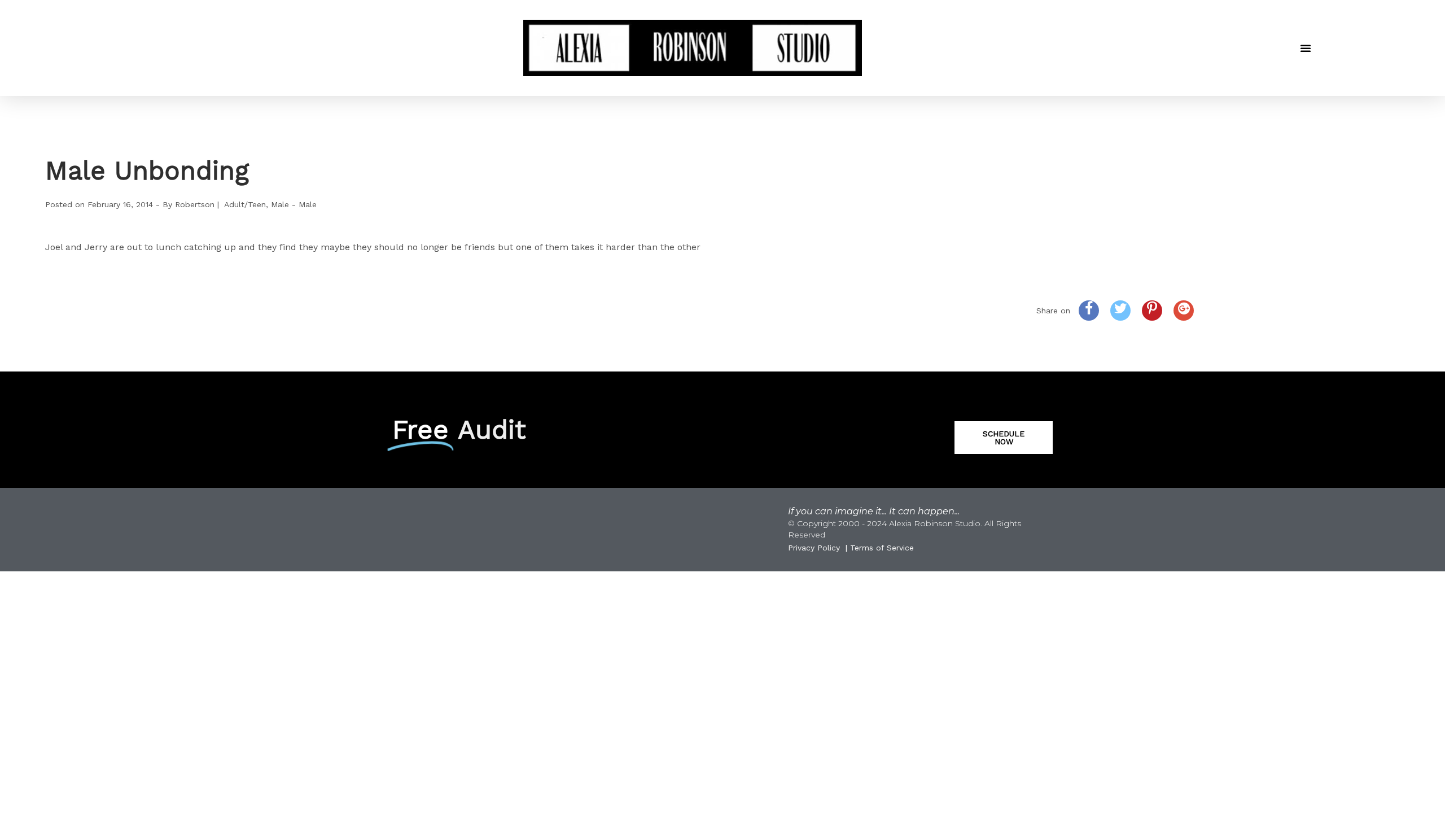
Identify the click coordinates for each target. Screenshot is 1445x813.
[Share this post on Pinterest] (1152, 310)
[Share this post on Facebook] (1089, 310)
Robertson (194, 204)
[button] (1305, 48)
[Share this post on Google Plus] (1183, 310)
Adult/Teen (245, 204)
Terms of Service (882, 547)
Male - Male (294, 204)
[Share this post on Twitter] (1120, 310)
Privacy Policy (814, 547)
